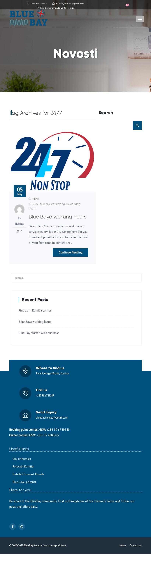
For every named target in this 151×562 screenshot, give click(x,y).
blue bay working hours (54, 203)
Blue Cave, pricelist (24, 481)
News (36, 198)
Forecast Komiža (23, 466)
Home (122, 545)
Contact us (135, 545)
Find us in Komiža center (35, 310)
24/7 (35, 203)
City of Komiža (22, 458)
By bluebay (19, 221)
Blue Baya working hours (35, 321)
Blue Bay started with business (39, 333)
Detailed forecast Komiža (28, 474)
